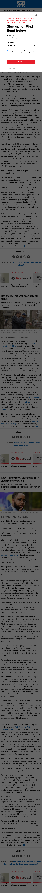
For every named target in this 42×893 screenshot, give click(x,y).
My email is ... (11, 35)
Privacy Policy (11, 68)
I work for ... (11, 42)
